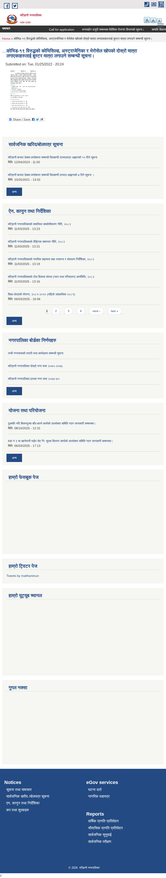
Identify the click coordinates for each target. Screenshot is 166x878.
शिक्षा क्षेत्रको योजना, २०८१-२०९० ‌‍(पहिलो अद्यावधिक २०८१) (41, 294)
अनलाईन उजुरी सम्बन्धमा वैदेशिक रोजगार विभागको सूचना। (109, 29)
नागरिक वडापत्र (99, 796)
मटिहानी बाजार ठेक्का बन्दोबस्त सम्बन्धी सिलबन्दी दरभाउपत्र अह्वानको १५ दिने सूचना (52, 157)
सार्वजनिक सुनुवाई (100, 835)
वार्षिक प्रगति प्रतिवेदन (103, 821)
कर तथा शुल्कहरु (17, 810)
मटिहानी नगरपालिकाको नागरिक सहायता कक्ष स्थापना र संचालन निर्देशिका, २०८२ (51, 259)
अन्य (14, 191)
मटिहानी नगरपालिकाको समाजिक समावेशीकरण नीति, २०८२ (39, 224)
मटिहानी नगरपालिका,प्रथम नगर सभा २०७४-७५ (33, 378)
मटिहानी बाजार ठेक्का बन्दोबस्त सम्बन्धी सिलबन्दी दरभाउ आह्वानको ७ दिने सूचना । (51, 175)
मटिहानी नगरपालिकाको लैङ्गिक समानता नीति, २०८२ (36, 241)
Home (6, 38)
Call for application (58, 29)
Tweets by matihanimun (22, 575)
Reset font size (153, 20)
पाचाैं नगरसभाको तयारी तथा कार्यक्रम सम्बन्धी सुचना (35, 353)
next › (96, 311)
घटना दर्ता (95, 790)
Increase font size (147, 20)
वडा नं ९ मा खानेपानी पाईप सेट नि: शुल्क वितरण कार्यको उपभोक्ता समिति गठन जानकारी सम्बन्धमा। (60, 441)
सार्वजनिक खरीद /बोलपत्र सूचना (27, 796)
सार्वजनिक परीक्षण (99, 842)
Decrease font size (159, 20)
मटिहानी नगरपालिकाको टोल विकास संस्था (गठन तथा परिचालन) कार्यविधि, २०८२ (51, 276)
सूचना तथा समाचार (19, 790)
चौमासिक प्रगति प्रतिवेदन (105, 828)
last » (114, 311)
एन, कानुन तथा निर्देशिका (23, 803)
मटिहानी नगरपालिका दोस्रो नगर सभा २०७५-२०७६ (35, 366)
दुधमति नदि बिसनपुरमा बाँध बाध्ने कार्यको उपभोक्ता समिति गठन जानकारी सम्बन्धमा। (52, 423)
